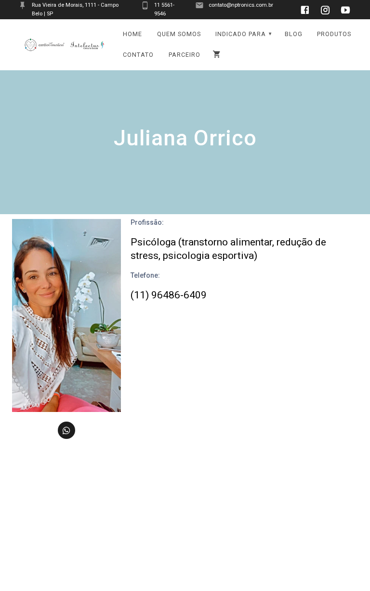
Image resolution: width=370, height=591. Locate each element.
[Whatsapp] (66, 430)
